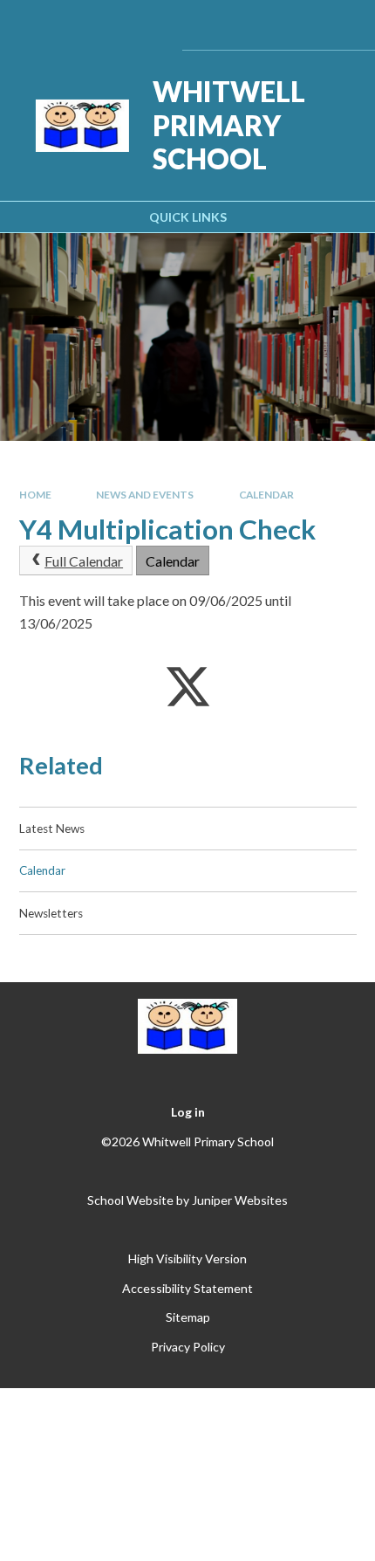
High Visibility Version (187, 1258)
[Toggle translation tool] (246, 25)
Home (35, 494)
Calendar (266, 494)
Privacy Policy (188, 1346)
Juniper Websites (240, 1200)
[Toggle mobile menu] (338, 25)
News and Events (145, 494)
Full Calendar (83, 561)
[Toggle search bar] (291, 25)
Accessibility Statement (187, 1288)
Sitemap (188, 1317)
